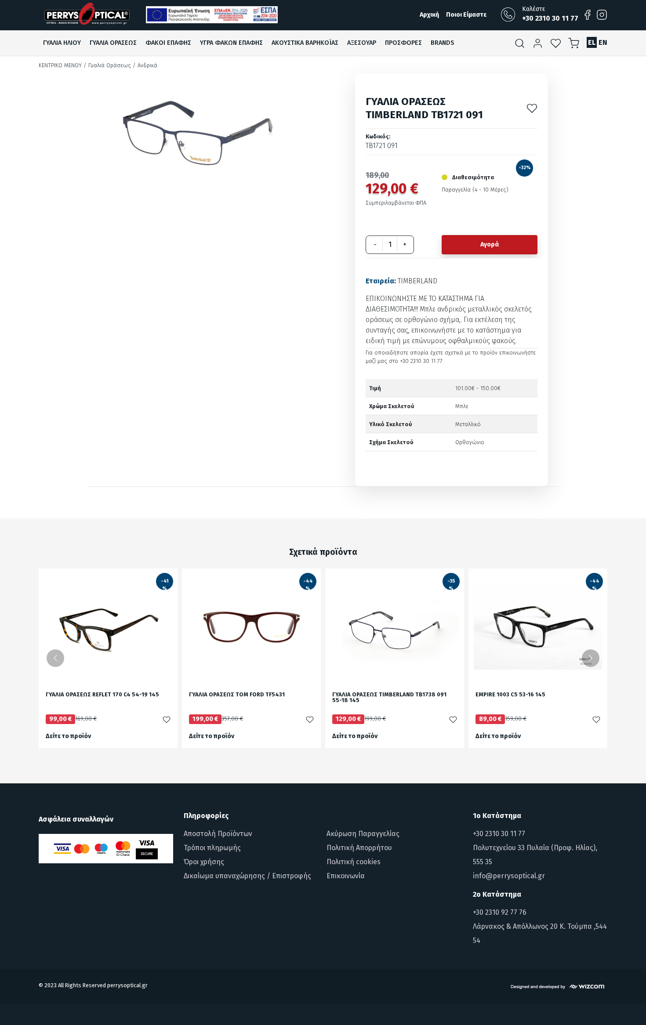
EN (603, 42)
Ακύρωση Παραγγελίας (363, 833)
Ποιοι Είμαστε (466, 14)
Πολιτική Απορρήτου (359, 848)
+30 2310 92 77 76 (499, 912)
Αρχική (429, 14)
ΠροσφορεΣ (403, 43)
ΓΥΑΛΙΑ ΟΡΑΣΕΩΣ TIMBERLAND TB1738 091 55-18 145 (389, 697)
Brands (442, 43)
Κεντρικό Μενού (60, 65)
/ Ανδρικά (145, 65)
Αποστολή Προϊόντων (218, 833)
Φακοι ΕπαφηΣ (168, 43)
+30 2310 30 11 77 (499, 833)
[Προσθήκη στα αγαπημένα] (531, 107)
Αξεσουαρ (361, 43)
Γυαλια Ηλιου (62, 43)
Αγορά (489, 244)
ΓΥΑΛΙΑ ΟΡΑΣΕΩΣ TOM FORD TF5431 (237, 695)
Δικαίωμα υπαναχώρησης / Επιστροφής (247, 876)
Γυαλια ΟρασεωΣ (113, 43)
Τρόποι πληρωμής (212, 848)
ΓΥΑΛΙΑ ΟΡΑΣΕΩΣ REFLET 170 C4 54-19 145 (102, 695)
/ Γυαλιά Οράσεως (107, 65)
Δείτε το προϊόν (68, 736)
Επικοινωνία (346, 876)
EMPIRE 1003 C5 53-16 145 (510, 695)
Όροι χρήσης (204, 862)
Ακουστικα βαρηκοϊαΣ (305, 43)
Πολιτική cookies (354, 862)
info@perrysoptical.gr (509, 876)
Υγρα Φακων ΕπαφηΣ (231, 43)
